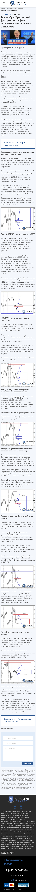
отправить (27, 763)
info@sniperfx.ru (20, 880)
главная (3, 8)
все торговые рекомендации (15, 8)
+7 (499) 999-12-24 (16, 870)
